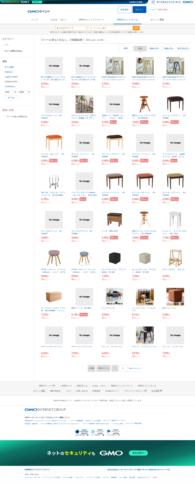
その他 (154, 477)
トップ (34, 19)
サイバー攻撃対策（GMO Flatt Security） (96, 423)
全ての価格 (9, 67)
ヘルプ (153, 10)
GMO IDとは (82, 386)
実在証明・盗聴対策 (31, 423)
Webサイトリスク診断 (93, 420)
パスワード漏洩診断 (76, 420)
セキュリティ (79, 477)
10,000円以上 (10, 86)
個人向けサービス (143, 477)
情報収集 (114, 477)
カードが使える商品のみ (17, 116)
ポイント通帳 (157, 19)
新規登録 (125, 9)
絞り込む (11, 98)
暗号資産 (132, 477)
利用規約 (96, 391)
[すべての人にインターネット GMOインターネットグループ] (175, 2)
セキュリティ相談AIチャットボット (114, 420)
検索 (136, 28)
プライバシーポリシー (134, 391)
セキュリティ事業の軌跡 (134, 423)
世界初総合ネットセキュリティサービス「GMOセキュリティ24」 (46, 420)
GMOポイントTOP (47, 386)
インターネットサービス (32, 477)
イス (7, 45)
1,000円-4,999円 (11, 77)
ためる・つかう (58, 19)
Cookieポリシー (112, 391)
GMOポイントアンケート (91, 19)
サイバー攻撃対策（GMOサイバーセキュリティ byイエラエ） (60, 423)
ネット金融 (123, 477)
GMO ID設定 (162, 10)
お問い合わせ (82, 391)
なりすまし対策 (118, 423)
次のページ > (134, 368)
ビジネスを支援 (67, 477)
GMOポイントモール (127, 19)
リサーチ (105, 477)
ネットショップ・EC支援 (51, 477)
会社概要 (155, 391)
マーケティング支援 (93, 477)
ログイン (139, 9)
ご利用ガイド (66, 386)
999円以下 (9, 72)
